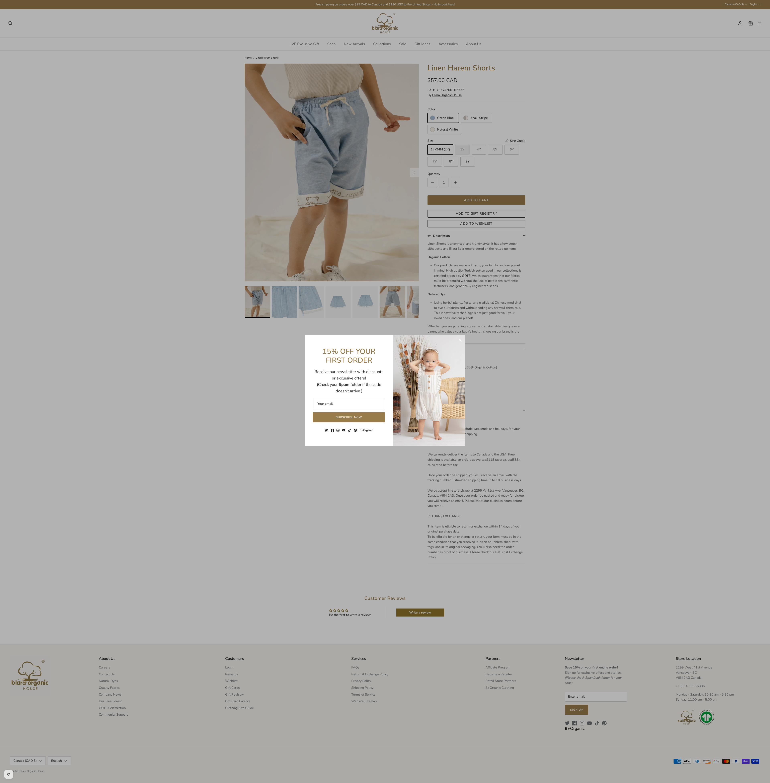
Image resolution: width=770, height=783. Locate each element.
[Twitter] (326, 430)
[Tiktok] (349, 430)
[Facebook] (332, 430)
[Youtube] (343, 430)
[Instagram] (337, 430)
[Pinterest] (355, 430)
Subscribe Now (349, 417)
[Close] (460, 340)
